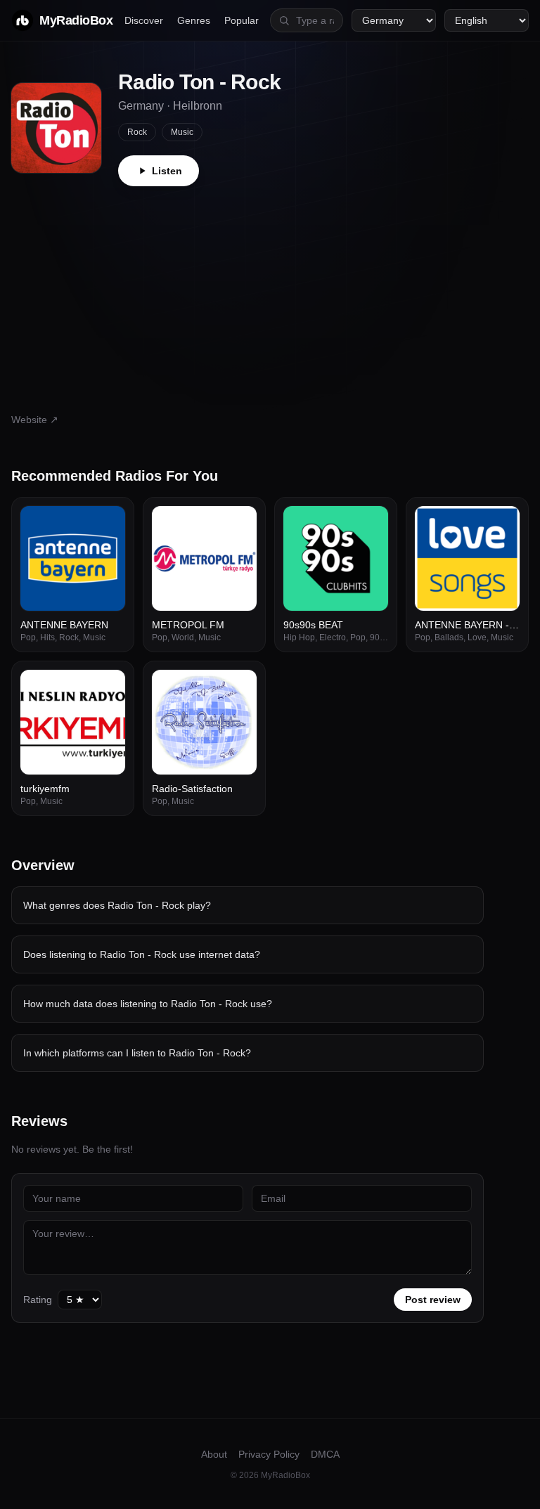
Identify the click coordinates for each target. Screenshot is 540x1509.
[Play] (107, 524)
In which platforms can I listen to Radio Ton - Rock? (137, 1052)
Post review (433, 1299)
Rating (37, 1299)
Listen (167, 170)
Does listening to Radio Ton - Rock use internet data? (141, 954)
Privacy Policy (269, 1454)
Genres (193, 20)
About (214, 1454)
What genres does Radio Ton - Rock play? (117, 905)
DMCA (325, 1454)
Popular (241, 20)
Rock (137, 132)
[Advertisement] (270, 291)
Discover (143, 20)
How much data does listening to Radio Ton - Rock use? (147, 1003)
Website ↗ (34, 419)
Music (182, 132)
